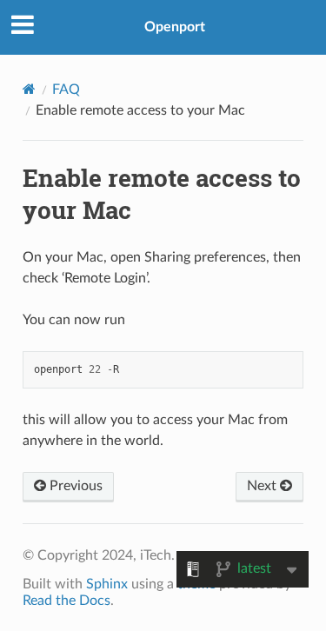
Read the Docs (66, 601)
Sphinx (107, 584)
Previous (74, 486)
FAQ (66, 89)
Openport (174, 27)
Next (263, 486)
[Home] (29, 89)
